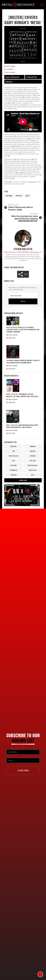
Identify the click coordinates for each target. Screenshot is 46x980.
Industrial (19, 196)
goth (13, 461)
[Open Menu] (42, 4)
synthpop (32, 451)
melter (27, 196)
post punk (33, 461)
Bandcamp (32, 182)
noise (32, 475)
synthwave (33, 456)
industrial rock (13, 456)
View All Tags (23, 480)
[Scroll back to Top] (40, 974)
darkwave (32, 446)
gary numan (9, 196)
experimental (13, 470)
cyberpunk (13, 475)
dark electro (32, 470)
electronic (13, 465)
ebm (13, 451)
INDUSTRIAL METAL (32, 465)
